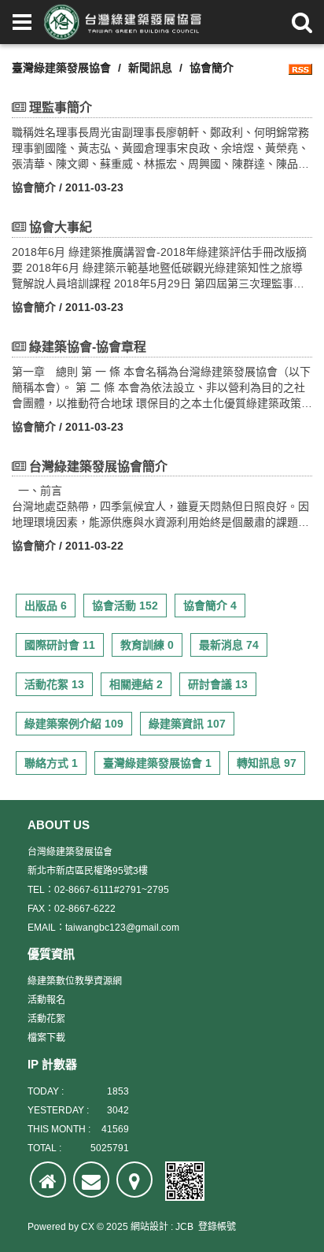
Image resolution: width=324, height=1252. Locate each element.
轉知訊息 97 (266, 763)
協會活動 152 (125, 605)
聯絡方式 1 (51, 763)
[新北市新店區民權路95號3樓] (134, 1179)
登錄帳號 (217, 1226)
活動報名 (46, 1000)
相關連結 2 (136, 684)
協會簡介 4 (210, 605)
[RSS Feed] (300, 67)
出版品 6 (45, 605)
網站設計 (149, 1226)
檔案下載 (46, 1037)
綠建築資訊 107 (187, 723)
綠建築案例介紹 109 (73, 723)
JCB (184, 1226)
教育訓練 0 (147, 645)
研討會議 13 (218, 684)
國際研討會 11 (59, 645)
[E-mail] (91, 1179)
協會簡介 (34, 187)
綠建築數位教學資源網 (75, 981)
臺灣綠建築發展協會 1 (157, 763)
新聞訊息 (150, 67)
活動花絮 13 (54, 684)
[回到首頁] (48, 1179)
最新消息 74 (229, 645)
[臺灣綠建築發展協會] (122, 22)
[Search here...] (302, 22)
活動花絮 (46, 1018)
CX (87, 1226)
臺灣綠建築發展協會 (61, 67)
